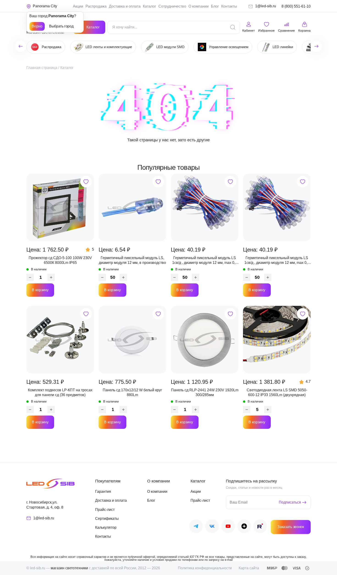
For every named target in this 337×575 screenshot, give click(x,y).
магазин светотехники (69, 568)
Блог (215, 6)
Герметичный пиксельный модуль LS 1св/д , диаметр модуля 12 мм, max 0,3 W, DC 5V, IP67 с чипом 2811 (276, 260)
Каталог (149, 6)
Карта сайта (249, 568)
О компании (198, 6)
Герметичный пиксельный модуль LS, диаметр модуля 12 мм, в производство (132, 260)
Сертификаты (107, 518)
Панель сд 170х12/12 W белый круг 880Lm (132, 392)
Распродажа (96, 6)
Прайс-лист (105, 510)
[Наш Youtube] (228, 527)
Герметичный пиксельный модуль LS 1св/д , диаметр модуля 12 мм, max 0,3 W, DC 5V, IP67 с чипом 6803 (204, 260)
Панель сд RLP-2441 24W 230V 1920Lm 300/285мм (204, 392)
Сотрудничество (172, 6)
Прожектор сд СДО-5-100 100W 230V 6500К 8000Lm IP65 (60, 260)
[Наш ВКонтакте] (212, 527)
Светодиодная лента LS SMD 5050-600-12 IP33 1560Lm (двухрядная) (277, 392)
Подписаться (290, 502)
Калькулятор (105, 527)
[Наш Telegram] (196, 527)
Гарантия (103, 491)
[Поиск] (232, 27)
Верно (37, 26)
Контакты (229, 6)
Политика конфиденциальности (205, 568)
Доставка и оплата (125, 6)
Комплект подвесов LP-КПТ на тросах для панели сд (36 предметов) (60, 392)
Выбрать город (61, 26)
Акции (78, 6)
